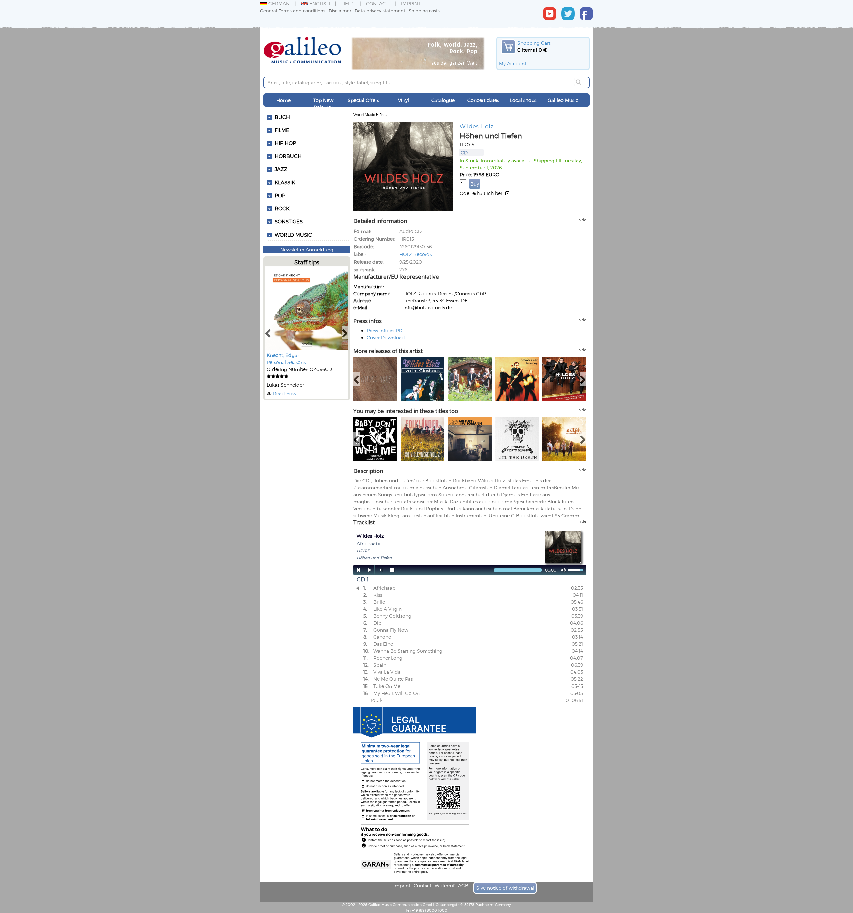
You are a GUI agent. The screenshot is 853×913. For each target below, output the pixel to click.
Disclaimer (340, 10)
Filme (282, 130)
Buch (282, 117)
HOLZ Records (415, 254)
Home (283, 100)
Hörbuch (288, 156)
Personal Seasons (286, 362)
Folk (383, 114)
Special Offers (363, 100)
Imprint (411, 3)
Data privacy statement (380, 10)
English (319, 3)
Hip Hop (285, 143)
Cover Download (386, 337)
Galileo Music (563, 100)
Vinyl (403, 100)
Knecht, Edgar (283, 355)
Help (347, 3)
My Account (512, 63)
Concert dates (483, 100)
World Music (293, 235)
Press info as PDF (386, 330)
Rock (282, 208)
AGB (463, 885)
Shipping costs (424, 10)
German (279, 3)
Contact (377, 3)
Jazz (281, 169)
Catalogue (443, 100)
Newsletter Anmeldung (306, 249)
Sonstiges (289, 221)
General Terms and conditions (292, 10)
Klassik (285, 182)
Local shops (523, 100)
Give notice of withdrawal (505, 888)
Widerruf (445, 885)
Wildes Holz (476, 126)
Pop (280, 195)
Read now (284, 393)
